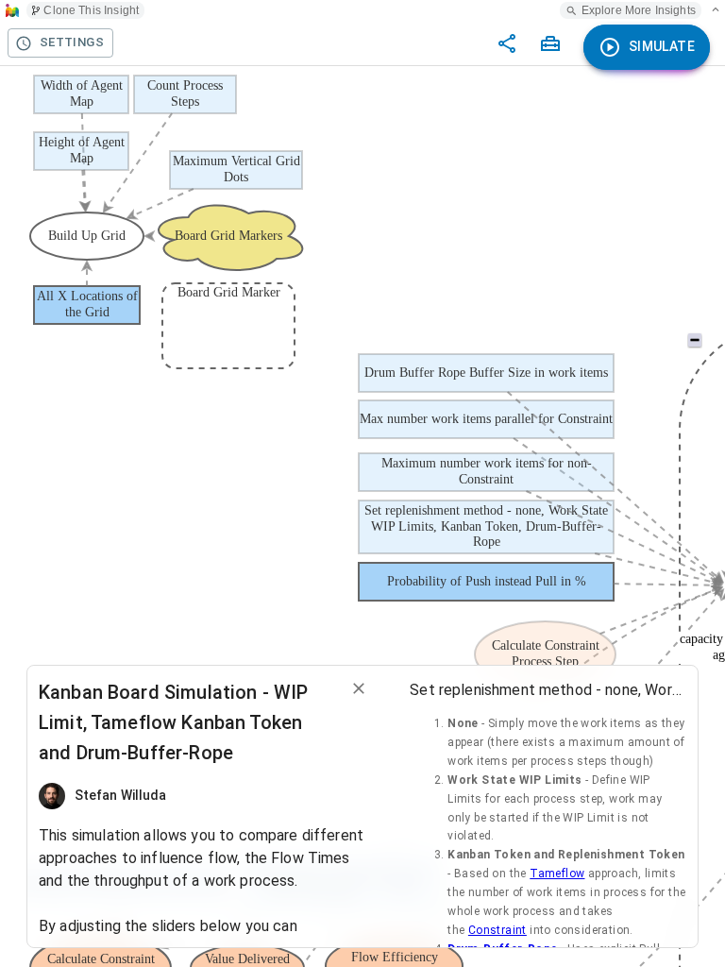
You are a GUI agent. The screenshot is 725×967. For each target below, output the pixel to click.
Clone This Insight (91, 10)
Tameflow (557, 873)
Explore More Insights (639, 10)
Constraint (497, 930)
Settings (72, 42)
